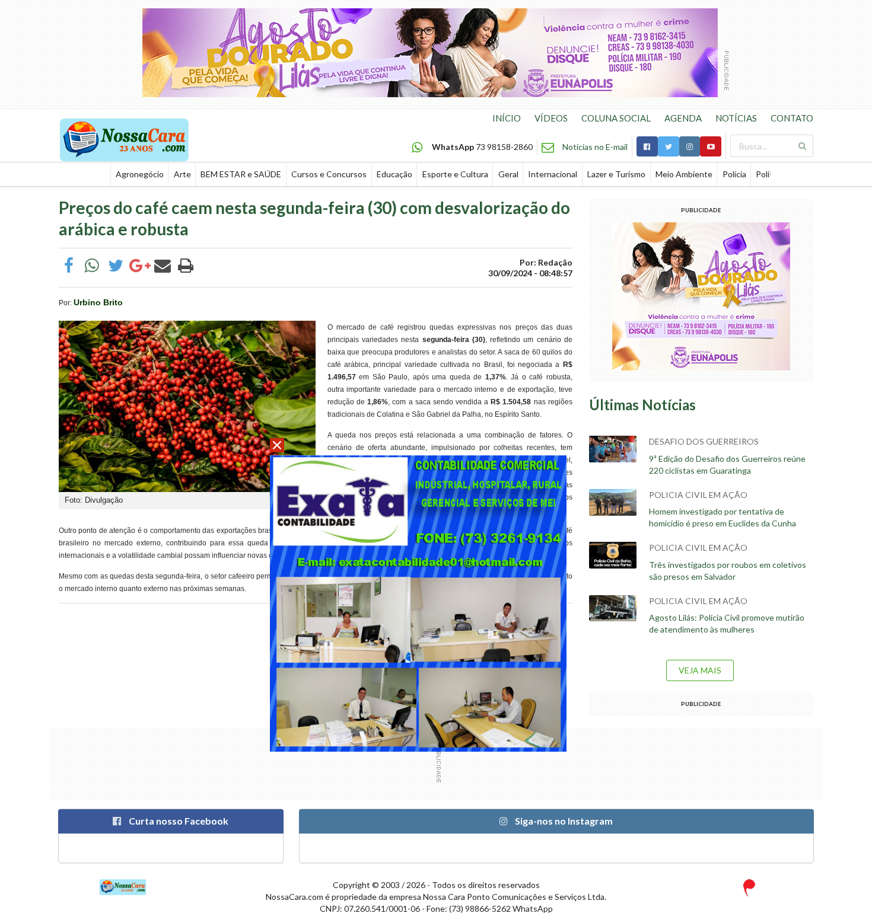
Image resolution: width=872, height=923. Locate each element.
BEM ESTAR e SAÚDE (241, 174)
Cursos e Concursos (329, 174)
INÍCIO (506, 118)
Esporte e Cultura (455, 174)
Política (769, 174)
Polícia (734, 174)
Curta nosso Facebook (177, 820)
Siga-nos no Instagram (563, 820)
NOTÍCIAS (736, 118)
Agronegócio (140, 174)
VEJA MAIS (700, 670)
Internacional (552, 174)
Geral (508, 174)
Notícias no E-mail (595, 147)
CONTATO (792, 118)
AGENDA (683, 118)
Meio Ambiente (683, 174)
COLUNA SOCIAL (616, 118)
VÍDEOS (551, 118)
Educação (394, 174)
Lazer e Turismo (616, 174)
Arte (182, 174)
